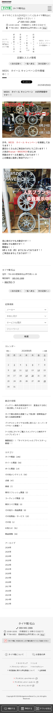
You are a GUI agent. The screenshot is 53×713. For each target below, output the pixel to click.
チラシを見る (45, 708)
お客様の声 (40, 654)
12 (26, 370)
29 (45, 381)
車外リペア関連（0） (14, 504)
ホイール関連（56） (14, 462)
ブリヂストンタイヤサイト (25, 678)
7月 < (8, 351)
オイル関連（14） (13, 468)
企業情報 (42, 670)
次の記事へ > (43, 63)
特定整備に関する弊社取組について (22, 670)
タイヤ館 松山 (19, 8)
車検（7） (9, 486)
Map (44, 28)
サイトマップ (23, 663)
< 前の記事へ (15, 63)
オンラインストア (25, 685)
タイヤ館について (16, 654)
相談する (11, 708)
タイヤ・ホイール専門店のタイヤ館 (5, 43)
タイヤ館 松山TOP (27, 42)
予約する (28, 708)
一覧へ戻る (29, 63)
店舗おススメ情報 (33, 43)
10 (14, 370)
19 (26, 375)
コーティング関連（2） (15, 498)
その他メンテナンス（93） (16, 474)
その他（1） (10, 522)
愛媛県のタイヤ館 (20, 43)
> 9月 (45, 351)
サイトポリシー (38, 666)
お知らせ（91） (12, 528)
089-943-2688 (27, 21)
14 (39, 370)
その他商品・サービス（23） (17, 516)
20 (33, 375)
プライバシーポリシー (19, 666)
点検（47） (10, 480)
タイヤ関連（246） (13, 456)
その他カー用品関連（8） (16, 510)
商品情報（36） (12, 534)
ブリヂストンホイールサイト (24, 682)
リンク (34, 663)
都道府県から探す (14, 43)
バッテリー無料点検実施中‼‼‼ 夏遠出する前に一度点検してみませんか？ (26, 407)
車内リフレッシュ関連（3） (17, 492)
